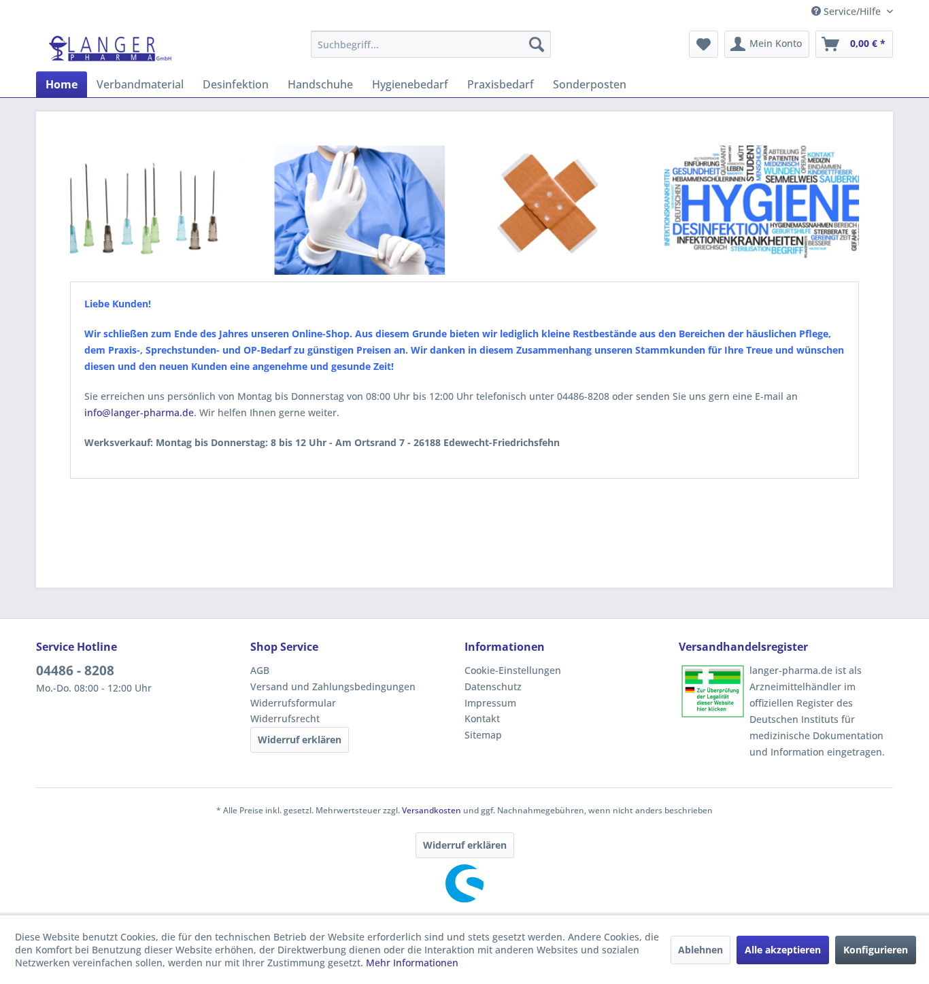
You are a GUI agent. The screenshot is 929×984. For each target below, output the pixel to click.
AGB (259, 670)
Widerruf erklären (299, 739)
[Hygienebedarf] (764, 212)
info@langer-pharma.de (139, 412)
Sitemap (483, 734)
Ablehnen (700, 949)
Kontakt (482, 718)
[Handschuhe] (354, 213)
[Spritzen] (148, 211)
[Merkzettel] (703, 44)
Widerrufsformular (293, 702)
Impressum (490, 702)
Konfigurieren (875, 949)
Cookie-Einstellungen (512, 670)
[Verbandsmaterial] (541, 211)
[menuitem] (431, 44)
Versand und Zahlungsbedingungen (333, 686)
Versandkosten (431, 810)
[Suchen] (536, 44)
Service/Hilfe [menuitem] (852, 11)
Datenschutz (493, 686)
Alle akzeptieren (783, 949)
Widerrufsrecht (285, 718)
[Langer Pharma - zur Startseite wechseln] (111, 48)
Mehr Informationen (412, 962)
